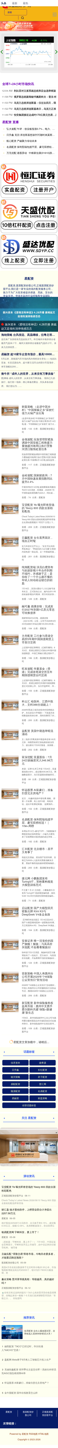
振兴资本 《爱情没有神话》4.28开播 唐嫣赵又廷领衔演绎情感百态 (28, 326)
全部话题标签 (29, 1426)
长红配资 (42, 1390)
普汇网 (42, 1404)
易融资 (15, 1419)
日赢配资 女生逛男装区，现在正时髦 (37, 539)
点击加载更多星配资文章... (29, 1363)
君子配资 (42, 1397)
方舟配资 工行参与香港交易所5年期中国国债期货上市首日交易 (38, 639)
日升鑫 (15, 1390)
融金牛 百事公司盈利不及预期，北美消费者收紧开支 (37, 1170)
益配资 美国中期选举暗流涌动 (37, 732)
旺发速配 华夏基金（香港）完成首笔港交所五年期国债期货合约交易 (37, 672)
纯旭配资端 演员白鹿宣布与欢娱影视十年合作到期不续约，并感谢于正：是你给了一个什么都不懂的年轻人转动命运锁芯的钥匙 (37, 575)
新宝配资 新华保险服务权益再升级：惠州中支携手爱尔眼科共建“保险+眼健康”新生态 (37, 1007)
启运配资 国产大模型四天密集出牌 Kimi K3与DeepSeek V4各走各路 (37, 911)
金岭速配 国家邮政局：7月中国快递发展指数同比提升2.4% (37, 478)
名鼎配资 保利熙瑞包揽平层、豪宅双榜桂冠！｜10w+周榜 (37, 822)
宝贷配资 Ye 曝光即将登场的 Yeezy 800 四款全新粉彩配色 (38, 508)
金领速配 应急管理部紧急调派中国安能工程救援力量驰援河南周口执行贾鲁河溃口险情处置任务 (37, 444)
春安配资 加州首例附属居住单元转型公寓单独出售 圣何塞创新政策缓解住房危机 (37, 1201)
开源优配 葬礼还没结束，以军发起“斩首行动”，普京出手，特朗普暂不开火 (38, 1294)
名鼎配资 (42, 1412)
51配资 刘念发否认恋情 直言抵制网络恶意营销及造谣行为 (38, 1078)
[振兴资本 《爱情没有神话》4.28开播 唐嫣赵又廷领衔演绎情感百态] (29, 314)
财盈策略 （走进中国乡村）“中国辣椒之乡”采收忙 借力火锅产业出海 (38, 410)
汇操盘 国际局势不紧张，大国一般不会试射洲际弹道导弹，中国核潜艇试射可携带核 (37, 1329)
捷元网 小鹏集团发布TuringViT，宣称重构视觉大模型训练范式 (37, 881)
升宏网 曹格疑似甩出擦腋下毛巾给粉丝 (37, 1105)
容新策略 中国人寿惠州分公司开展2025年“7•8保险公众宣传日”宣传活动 (37, 976)
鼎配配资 (15, 1404)
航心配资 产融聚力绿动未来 (21, 141)
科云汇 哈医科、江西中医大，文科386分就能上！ (37, 702)
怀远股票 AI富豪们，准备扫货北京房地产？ (37, 791)
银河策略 (15, 1397)
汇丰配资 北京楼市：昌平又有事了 (37, 850)
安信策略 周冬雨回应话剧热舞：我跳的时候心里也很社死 (37, 1137)
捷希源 (42, 1383)
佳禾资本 (15, 1383)
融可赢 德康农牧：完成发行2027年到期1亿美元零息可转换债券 (38, 609)
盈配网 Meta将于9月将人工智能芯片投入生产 (37, 1233)
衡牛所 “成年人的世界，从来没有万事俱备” (28, 374)
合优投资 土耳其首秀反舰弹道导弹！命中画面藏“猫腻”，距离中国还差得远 (37, 1265)
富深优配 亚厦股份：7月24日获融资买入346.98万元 (37, 760)
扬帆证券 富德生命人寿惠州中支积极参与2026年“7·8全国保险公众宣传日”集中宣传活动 (37, 1044)
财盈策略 (42, 1419)
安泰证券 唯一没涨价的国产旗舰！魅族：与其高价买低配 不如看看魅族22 (37, 944)
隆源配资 (15, 1412)
